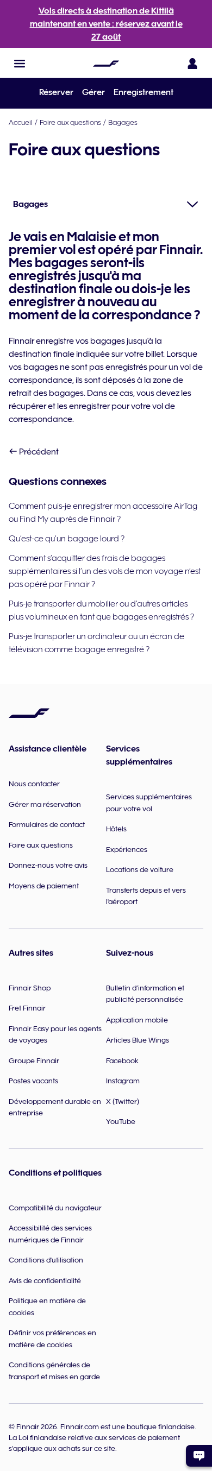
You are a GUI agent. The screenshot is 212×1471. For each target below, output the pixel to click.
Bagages (123, 122)
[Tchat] (199, 1456)
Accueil (21, 122)
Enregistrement (143, 92)
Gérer (93, 92)
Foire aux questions (70, 122)
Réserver (56, 92)
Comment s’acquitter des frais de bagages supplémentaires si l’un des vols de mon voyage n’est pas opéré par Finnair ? (105, 571)
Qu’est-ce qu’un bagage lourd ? (66, 539)
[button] (19, 63)
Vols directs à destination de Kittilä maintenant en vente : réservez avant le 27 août (106, 24)
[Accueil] (106, 63)
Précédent (38, 452)
